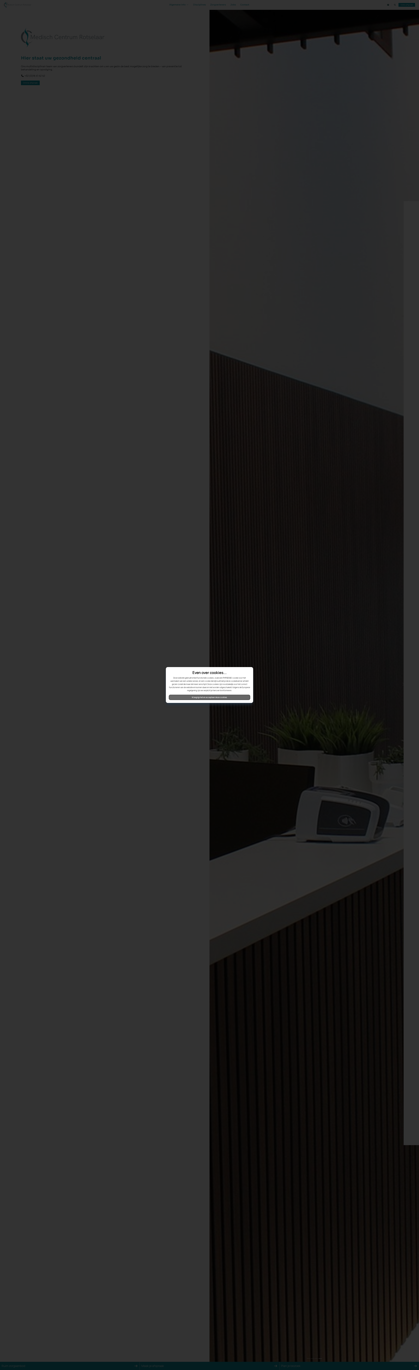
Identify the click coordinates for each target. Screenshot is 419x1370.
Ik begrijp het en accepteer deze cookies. (209, 697)
